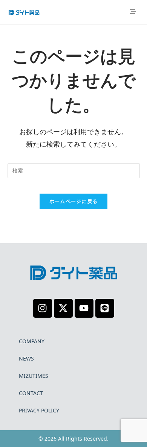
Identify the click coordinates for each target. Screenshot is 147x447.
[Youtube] (84, 308)
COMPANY (31, 341)
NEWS (26, 358)
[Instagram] (42, 308)
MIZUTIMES (33, 375)
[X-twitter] (63, 308)
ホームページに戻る (73, 201)
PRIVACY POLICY (39, 410)
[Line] (104, 308)
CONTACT (31, 393)
